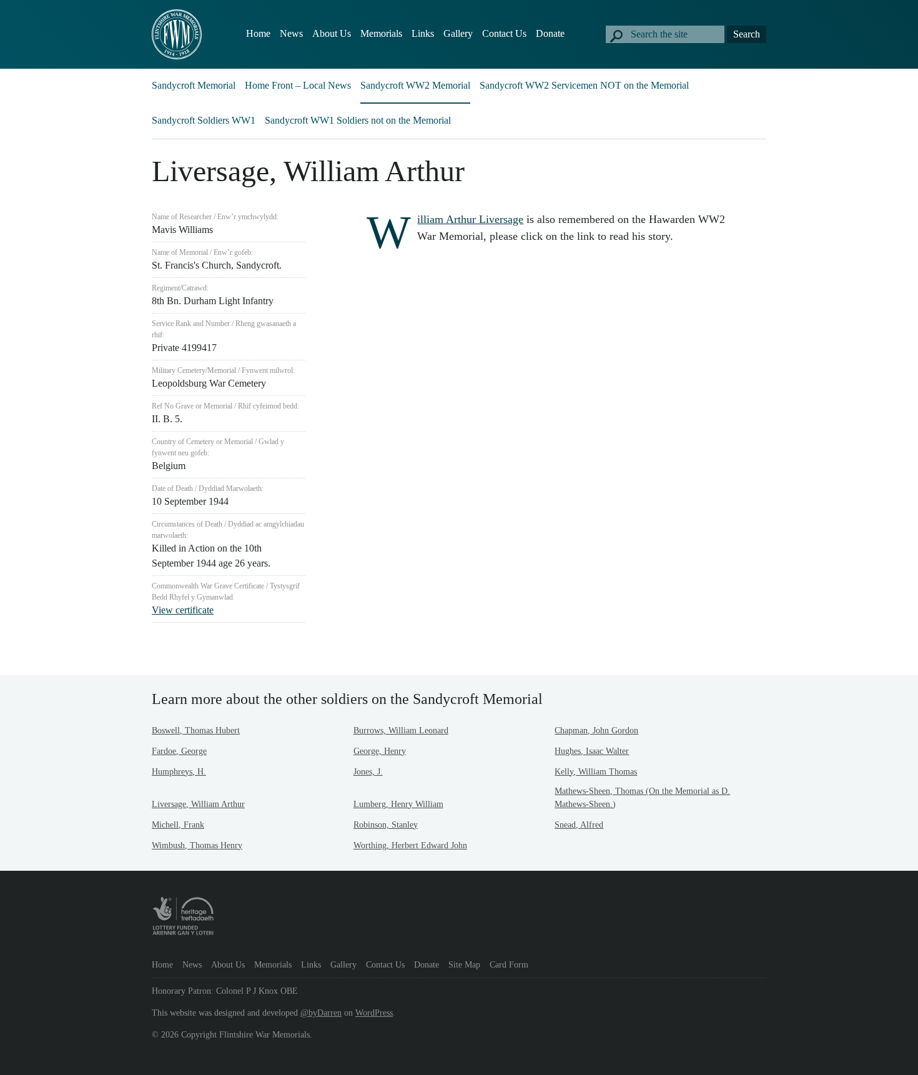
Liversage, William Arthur (198, 804)
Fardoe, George (179, 751)
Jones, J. (368, 771)
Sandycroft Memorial (193, 85)
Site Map (464, 964)
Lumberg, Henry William (398, 804)
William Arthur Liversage (470, 219)
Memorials (381, 33)
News (291, 33)
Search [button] (746, 34)
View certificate (183, 610)
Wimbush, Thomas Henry (197, 845)
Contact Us (504, 33)
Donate (550, 33)
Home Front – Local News (298, 85)
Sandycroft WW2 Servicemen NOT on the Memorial (584, 85)
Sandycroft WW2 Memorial (415, 85)
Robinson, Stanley (385, 825)
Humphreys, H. (179, 771)
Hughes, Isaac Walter (592, 751)
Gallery (458, 33)
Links (423, 33)
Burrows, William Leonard (400, 730)
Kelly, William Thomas (596, 771)
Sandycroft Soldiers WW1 (203, 120)
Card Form (509, 964)
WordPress (374, 1013)
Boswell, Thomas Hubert (196, 730)
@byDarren (321, 1013)
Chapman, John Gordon (596, 730)
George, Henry (379, 751)
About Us (331, 33)
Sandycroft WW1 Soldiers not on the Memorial (358, 120)
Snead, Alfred (579, 825)
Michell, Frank (178, 825)
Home (258, 33)
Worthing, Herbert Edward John (410, 845)
